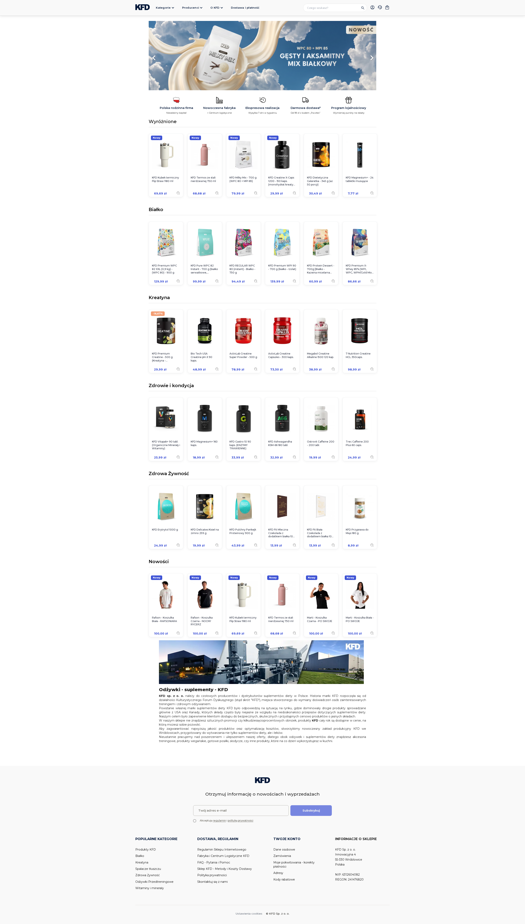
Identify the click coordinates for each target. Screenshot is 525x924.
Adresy (278, 873)
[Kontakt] (379, 7)
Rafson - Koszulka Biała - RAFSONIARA (164, 619)
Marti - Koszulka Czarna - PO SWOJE (319, 619)
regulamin (219, 820)
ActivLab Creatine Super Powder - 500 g (243, 355)
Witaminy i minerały (149, 888)
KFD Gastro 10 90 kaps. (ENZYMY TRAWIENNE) (240, 445)
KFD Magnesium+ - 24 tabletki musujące (359, 179)
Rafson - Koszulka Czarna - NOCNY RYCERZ (202, 621)
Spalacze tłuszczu (148, 869)
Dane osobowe (284, 849)
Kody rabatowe (284, 879)
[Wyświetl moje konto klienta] (372, 7)
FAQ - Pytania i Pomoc (213, 862)
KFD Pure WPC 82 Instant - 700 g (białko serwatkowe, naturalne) (204, 269)
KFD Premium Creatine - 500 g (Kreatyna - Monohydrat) (162, 357)
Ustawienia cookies (249, 913)
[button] (166, 56)
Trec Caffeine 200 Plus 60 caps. (357, 443)
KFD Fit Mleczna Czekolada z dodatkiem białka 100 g (281, 533)
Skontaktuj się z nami (212, 882)
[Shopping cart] (387, 7)
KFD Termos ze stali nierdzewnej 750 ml (203, 179)
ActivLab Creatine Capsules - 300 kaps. (281, 355)
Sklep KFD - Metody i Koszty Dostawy (224, 869)
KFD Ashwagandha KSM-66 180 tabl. (280, 443)
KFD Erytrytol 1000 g (165, 529)
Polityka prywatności (212, 875)
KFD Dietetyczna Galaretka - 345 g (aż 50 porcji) (320, 181)
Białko (156, 209)
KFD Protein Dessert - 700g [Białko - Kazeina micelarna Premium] (320, 269)
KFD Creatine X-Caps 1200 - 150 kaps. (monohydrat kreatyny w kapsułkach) (282, 181)
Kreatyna (159, 297)
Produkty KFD (145, 849)
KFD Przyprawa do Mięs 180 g (357, 531)
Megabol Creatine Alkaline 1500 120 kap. (320, 355)
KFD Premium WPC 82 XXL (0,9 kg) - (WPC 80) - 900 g (164, 269)
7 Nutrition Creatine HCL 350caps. (358, 355)
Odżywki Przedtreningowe (154, 882)
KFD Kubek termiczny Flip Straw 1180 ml (165, 179)
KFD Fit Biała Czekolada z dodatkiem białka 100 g (320, 533)
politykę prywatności (240, 820)
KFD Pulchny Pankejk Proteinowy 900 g (242, 531)
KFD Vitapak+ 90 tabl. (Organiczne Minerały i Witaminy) (166, 445)
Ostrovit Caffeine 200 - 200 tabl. (320, 443)
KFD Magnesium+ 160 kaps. (204, 443)
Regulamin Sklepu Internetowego (221, 849)
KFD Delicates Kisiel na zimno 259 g (205, 531)
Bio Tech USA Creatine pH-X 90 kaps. (201, 357)
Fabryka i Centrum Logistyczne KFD (223, 856)
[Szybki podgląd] (178, 193)
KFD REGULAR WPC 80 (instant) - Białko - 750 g (242, 269)
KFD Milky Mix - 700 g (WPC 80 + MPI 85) (243, 179)
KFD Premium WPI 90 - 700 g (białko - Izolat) (282, 267)
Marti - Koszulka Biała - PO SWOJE (360, 619)
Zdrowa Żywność (169, 473)
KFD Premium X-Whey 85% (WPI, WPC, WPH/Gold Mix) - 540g (359, 269)
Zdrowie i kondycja (171, 385)
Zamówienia (282, 856)
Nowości (159, 561)
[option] (262, 56)
